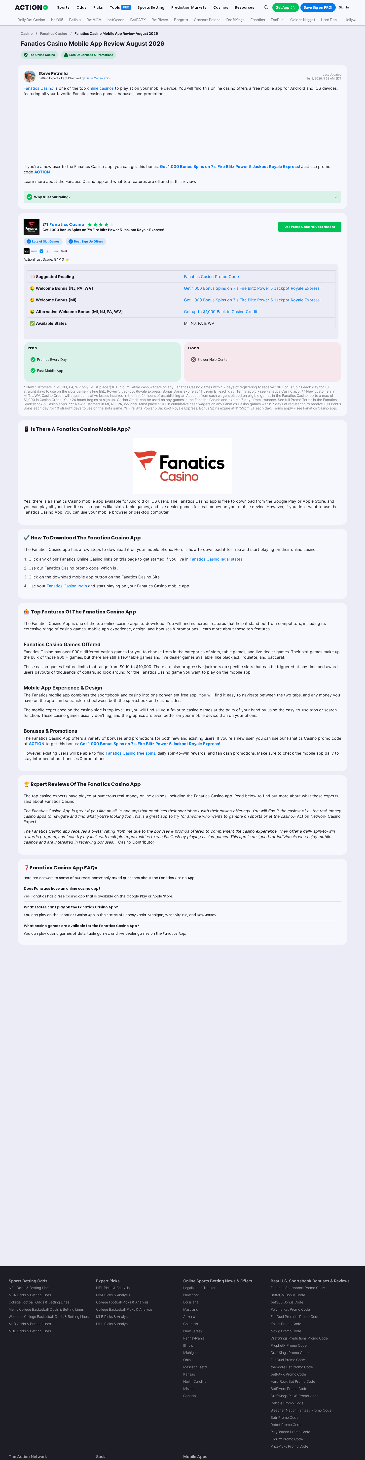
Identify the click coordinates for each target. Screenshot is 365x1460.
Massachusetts (195, 1367)
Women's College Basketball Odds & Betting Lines (49, 1316)
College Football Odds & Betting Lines (39, 1302)
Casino (27, 33)
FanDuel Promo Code (288, 1360)
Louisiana (190, 1302)
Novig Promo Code (286, 1331)
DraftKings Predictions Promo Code (299, 1338)
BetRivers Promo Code (289, 1388)
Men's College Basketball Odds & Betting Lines (46, 1309)
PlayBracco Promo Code (290, 1432)
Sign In (344, 7)
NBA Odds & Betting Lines (30, 1295)
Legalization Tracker (199, 1288)
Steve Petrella (53, 73)
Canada (189, 1396)
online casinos (100, 88)
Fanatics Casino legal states (216, 559)
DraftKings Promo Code (290, 1352)
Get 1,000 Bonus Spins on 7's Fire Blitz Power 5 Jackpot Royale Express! (230, 166)
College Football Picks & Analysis (122, 1302)
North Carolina (195, 1381)
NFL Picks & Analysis (113, 1288)
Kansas (189, 1374)
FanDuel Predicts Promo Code (295, 1316)
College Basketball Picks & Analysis (124, 1309)
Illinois (188, 1345)
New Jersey (192, 1331)
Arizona (189, 1316)
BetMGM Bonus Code (288, 1295)
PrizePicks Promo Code (289, 1446)
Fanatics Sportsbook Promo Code (298, 1288)
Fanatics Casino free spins (130, 753)
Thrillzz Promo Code (287, 1439)
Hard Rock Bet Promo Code (293, 1381)
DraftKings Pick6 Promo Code (295, 1396)
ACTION (42, 171)
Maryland (190, 1309)
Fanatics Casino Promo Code (211, 276)
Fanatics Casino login (67, 585)
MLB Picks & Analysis (113, 1316)
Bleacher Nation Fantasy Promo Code (301, 1410)
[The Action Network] (31, 7)
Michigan (190, 1352)
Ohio (187, 1360)
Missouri (189, 1388)
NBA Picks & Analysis (113, 1295)
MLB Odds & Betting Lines (30, 1324)
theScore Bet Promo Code (292, 1367)
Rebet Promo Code (286, 1424)
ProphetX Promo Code (289, 1345)
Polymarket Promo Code (290, 1309)
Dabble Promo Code (287, 1403)
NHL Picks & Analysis (113, 1324)
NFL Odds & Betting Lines (29, 1288)
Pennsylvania (194, 1338)
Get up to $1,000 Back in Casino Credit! (221, 311)
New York (191, 1295)
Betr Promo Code (284, 1417)
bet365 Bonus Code (287, 1302)
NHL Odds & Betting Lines (30, 1331)
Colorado (190, 1324)
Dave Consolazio (98, 78)
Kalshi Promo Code (286, 1324)
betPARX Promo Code (288, 1374)
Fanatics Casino (53, 33)
